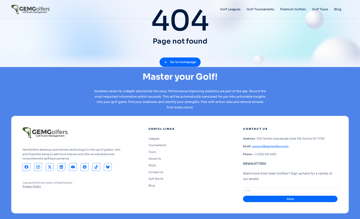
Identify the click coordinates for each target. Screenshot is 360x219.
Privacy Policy (31, 186)
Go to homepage (183, 62)
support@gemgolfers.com (270, 146)
